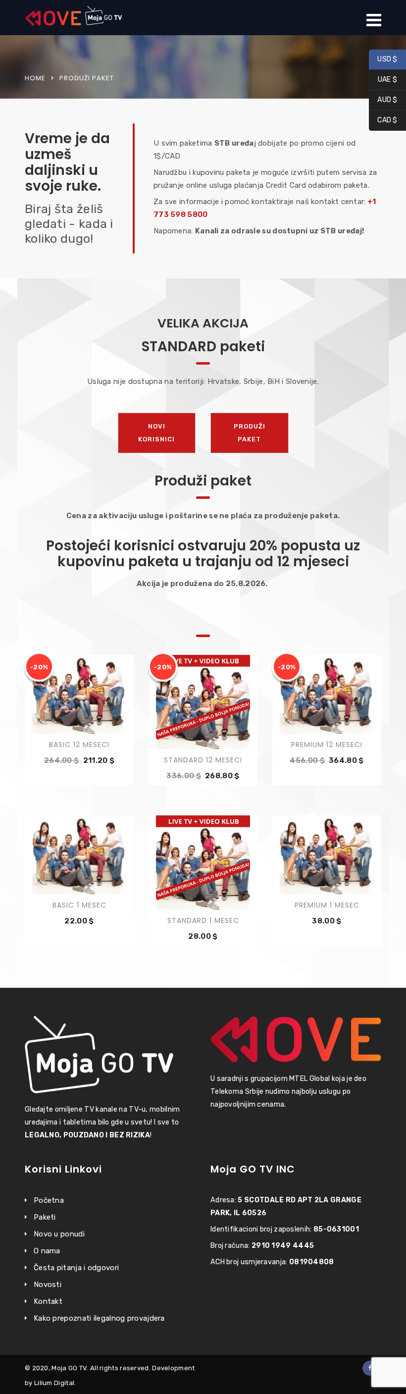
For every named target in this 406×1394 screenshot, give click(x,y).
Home (35, 78)
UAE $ (383, 80)
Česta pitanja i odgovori (76, 1267)
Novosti (47, 1284)
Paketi (45, 1217)
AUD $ (383, 100)
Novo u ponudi (59, 1234)
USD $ (383, 59)
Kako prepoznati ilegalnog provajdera (99, 1318)
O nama (47, 1250)
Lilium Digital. (55, 1383)
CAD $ (383, 120)
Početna (49, 1200)
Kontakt (48, 1301)
